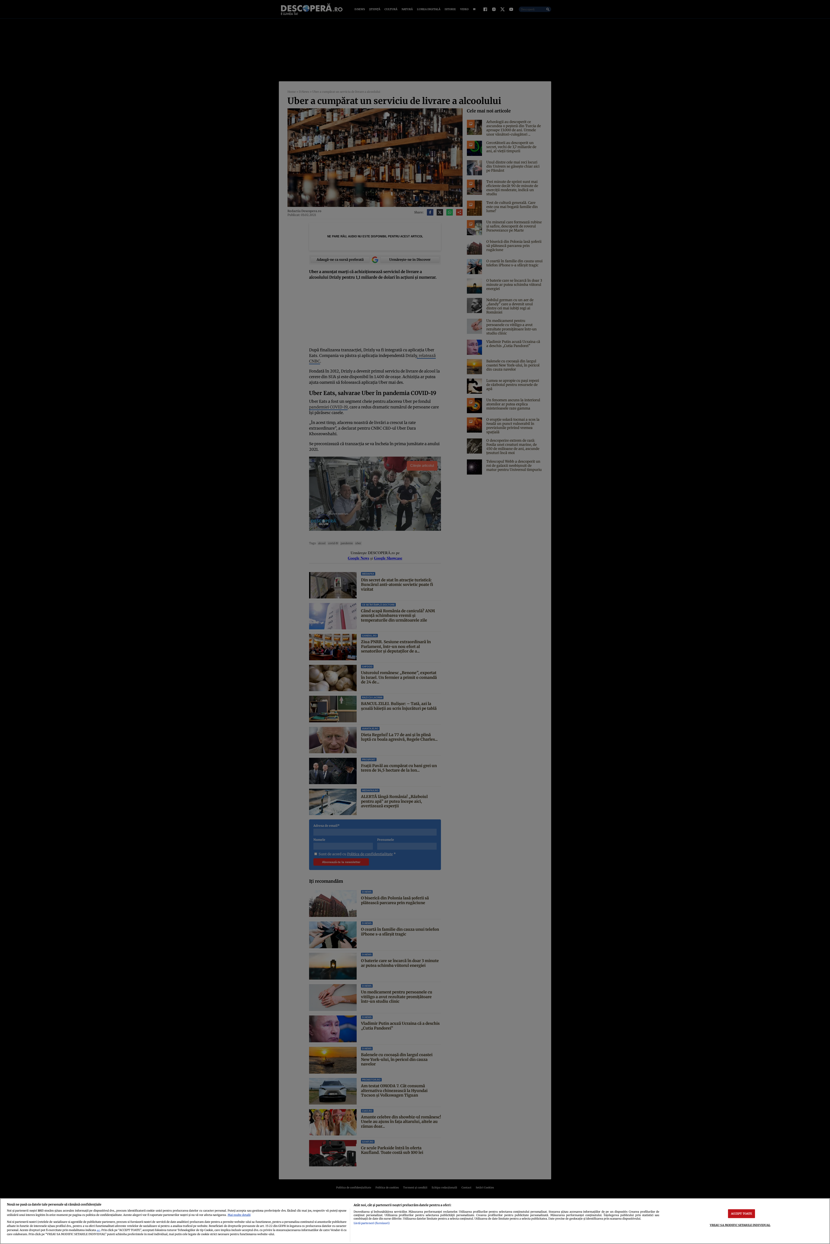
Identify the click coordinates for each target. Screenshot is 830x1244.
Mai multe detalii (239, 1215)
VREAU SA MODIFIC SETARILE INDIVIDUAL (740, 1225)
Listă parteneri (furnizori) (371, 1223)
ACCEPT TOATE (741, 1213)
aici (98, 1230)
